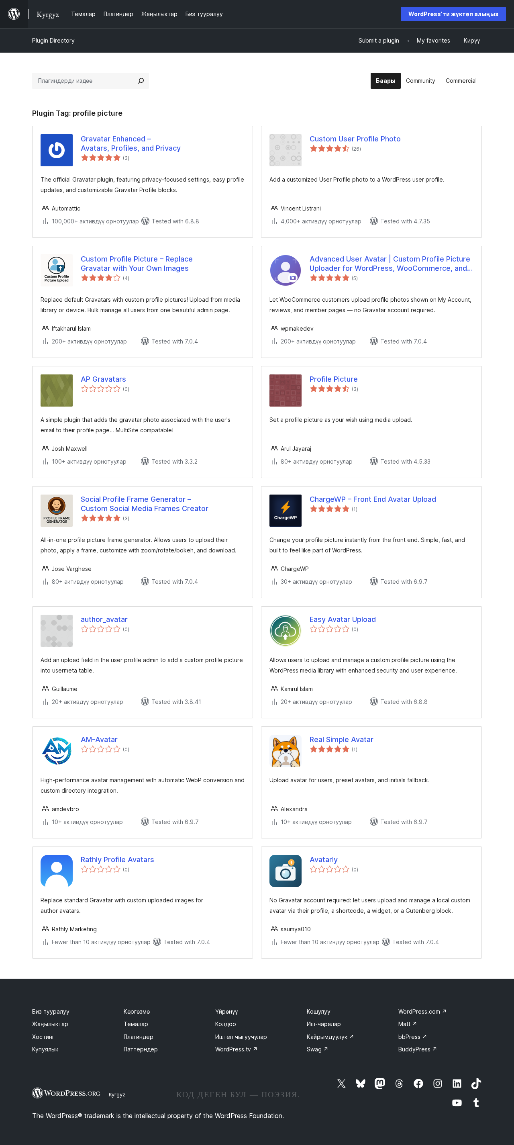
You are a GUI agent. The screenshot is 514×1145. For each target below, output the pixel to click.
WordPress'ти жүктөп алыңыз (453, 13)
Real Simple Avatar (341, 739)
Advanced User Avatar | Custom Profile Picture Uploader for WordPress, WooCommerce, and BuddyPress (390, 264)
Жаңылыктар (50, 1023)
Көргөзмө (137, 1011)
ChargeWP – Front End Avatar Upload (373, 499)
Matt (407, 1023)
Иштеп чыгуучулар (241, 1036)
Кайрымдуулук (330, 1036)
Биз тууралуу (50, 1011)
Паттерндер (141, 1049)
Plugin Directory (53, 40)
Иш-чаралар (324, 1023)
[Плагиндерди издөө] (141, 81)
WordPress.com (422, 1011)
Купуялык (45, 1049)
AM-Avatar (99, 739)
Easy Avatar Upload (343, 619)
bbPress (412, 1036)
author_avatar (104, 619)
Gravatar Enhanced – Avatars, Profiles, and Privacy (131, 143)
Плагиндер (138, 1036)
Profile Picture (334, 379)
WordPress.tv (236, 1049)
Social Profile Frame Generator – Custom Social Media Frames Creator (144, 504)
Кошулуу (318, 1011)
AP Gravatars (103, 379)
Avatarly (324, 859)
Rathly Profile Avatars (117, 859)
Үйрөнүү (226, 1011)
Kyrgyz (117, 1094)
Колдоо (225, 1023)
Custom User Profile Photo (355, 139)
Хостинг (43, 1036)
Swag (317, 1049)
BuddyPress (417, 1049)
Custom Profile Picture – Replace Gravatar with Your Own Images (137, 263)
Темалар (136, 1023)
